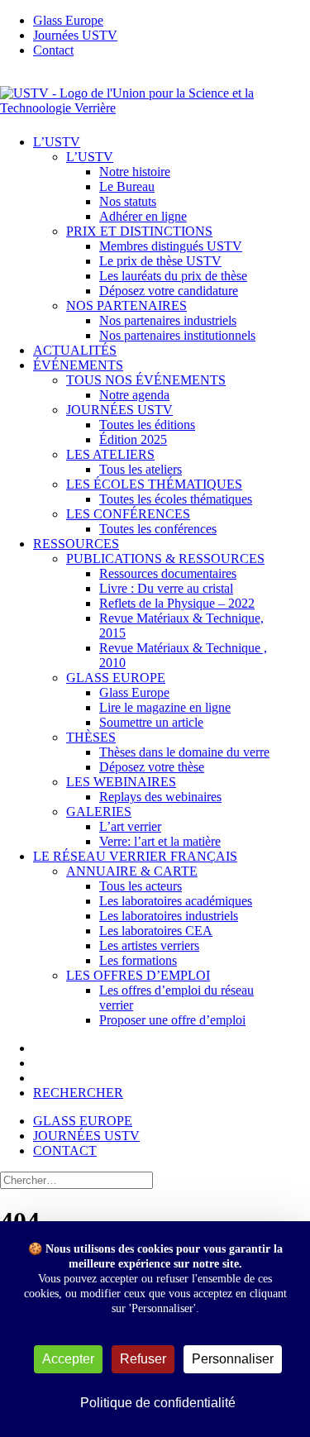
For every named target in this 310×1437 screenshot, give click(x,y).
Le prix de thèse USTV (160, 261)
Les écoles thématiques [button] (154, 484)
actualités (75, 350)
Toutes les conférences (158, 529)
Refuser (143, 1359)
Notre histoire (134, 172)
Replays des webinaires (160, 797)
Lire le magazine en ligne (165, 707)
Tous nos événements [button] (146, 380)
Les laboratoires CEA (155, 931)
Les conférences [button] (128, 514)
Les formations (138, 960)
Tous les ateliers (140, 469)
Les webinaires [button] (121, 782)
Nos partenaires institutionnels (177, 335)
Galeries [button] (98, 811)
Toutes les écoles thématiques (175, 499)
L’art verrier (130, 826)
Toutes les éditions (147, 425)
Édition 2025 (133, 439)
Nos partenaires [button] (126, 305)
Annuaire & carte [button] (132, 871)
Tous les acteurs (140, 886)
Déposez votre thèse (151, 767)
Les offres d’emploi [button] (138, 975)
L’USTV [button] (89, 157)
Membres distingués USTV (170, 246)
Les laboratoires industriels (168, 916)
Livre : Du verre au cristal (166, 588)
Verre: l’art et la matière (160, 841)
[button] (78, 1093)
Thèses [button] (91, 737)
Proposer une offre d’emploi (172, 1020)
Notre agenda (134, 395)
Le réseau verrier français (135, 856)
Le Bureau (127, 186)
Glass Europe (134, 692)
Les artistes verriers (149, 945)
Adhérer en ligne (143, 216)
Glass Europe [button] (115, 678)
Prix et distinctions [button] (139, 231)
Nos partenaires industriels (167, 320)
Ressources (76, 544)
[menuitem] (171, 20)
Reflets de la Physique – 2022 (177, 603)
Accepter (68, 1359)
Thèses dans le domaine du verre (184, 752)
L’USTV (56, 142)
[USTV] (155, 96)
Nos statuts (127, 201)
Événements (78, 365)
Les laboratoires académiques (175, 901)
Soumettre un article (151, 722)
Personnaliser (233, 1359)
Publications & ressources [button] (165, 558)
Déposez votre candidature (168, 291)
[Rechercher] (76, 1179)
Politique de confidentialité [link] (158, 1403)
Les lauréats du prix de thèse (173, 276)
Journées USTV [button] (119, 410)
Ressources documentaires (167, 573)
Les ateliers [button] (110, 454)
